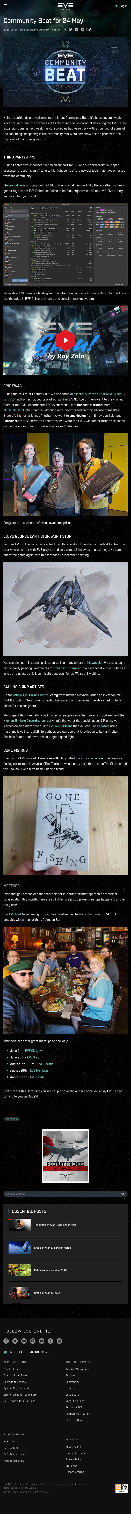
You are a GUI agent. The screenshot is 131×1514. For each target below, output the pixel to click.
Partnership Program (78, 1413)
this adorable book (87, 758)
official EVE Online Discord (30, 695)
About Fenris (73, 1446)
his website (95, 662)
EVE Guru (25, 293)
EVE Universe (11, 1441)
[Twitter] (15, 1341)
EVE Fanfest (10, 1448)
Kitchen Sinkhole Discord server (24, 720)
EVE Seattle (45, 1064)
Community (72, 1381)
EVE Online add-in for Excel (19, 1400)
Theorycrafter (12, 185)
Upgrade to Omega (14, 1381)
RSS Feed (71, 1465)
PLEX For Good (74, 1420)
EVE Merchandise (13, 1454)
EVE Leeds (37, 1077)
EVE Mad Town (19, 914)
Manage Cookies (75, 1471)
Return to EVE (74, 1407)
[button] (121, 6)
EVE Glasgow (34, 1051)
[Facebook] (6, 1341)
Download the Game (15, 1375)
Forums (70, 1388)
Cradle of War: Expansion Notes (52, 1247)
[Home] (65, 8)
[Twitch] (32, 1341)
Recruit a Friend (75, 1400)
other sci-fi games (67, 668)
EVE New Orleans (60, 726)
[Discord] (41, 1341)
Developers (72, 1394)
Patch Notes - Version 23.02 (50, 1270)
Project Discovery (13, 1460)
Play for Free (11, 1369)
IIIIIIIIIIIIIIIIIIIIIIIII (13, 410)
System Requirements (16, 1388)
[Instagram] (50, 1341)
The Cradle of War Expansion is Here (55, 1225)
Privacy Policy (74, 1459)
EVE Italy (33, 1057)
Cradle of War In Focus (47, 1293)
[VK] (59, 1341)
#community (12, 1118)
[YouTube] (24, 1341)
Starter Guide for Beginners (20, 1394)
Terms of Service (76, 1453)
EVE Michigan (39, 1070)
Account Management (79, 1369)
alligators (103, 726)
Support (70, 1375)
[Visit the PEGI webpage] (121, 1488)
